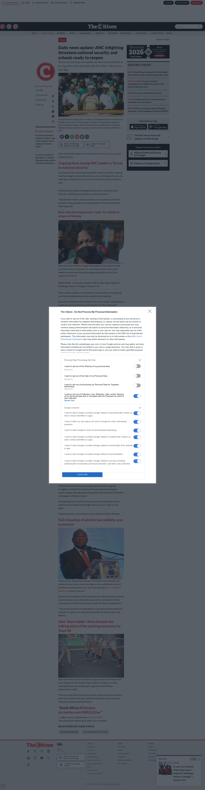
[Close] (150, 312)
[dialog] (102, 395)
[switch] (137, 366)
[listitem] (102, 360)
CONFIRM (82, 475)
